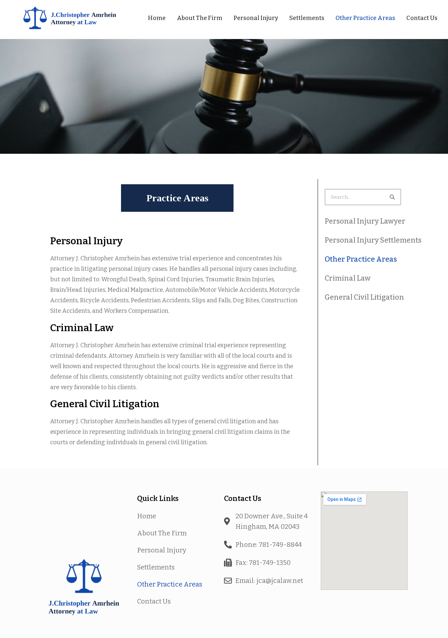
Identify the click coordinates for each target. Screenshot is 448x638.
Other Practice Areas (365, 18)
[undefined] (83, 515)
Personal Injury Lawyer (365, 221)
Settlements (306, 18)
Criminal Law (348, 278)
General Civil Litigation (364, 297)
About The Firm (199, 18)
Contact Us (422, 18)
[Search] (392, 197)
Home (157, 18)
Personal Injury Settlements (373, 240)
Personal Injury (256, 18)
